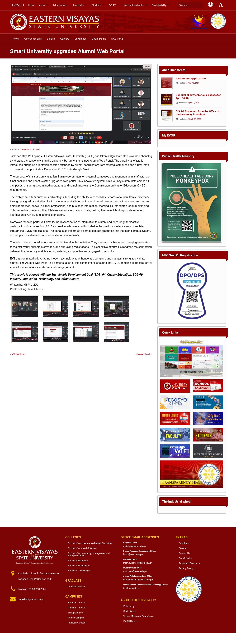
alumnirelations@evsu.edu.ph (138, 579)
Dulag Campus (75, 612)
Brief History (129, 611)
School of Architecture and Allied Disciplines (90, 543)
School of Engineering (79, 565)
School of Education (78, 560)
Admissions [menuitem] (59, 5)
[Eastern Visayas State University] (54, 21)
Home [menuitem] (31, 5)
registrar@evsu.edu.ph (134, 546)
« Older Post (17, 354)
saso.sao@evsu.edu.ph (135, 571)
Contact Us (184, 553)
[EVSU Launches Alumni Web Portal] (25, 306)
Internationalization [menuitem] (134, 5)
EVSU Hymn (129, 621)
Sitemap (183, 548)
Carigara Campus (76, 607)
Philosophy (128, 606)
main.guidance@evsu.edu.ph (137, 562)
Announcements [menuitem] (33, 38)
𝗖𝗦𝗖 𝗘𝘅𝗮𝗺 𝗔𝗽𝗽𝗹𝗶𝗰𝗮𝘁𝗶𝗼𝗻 (191, 78)
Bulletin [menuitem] (51, 38)
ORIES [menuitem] (112, 5)
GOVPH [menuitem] (18, 5)
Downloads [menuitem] (80, 38)
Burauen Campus (76, 602)
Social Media (185, 558)
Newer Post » (144, 354)
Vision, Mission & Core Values (138, 616)
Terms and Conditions (189, 563)
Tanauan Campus (77, 622)
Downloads (184, 543)
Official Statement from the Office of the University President (197, 113)
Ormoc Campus (76, 617)
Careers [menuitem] (64, 38)
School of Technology (79, 570)
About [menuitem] (42, 5)
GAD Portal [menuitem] (117, 38)
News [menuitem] (16, 38)
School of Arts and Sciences (82, 548)
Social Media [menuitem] (99, 38)
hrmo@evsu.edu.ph (133, 554)
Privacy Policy (186, 568)
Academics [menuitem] (78, 5)
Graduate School (76, 586)
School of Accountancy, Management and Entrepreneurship (89, 554)
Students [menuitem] (96, 5)
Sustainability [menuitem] (159, 5)
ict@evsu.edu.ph (131, 588)
